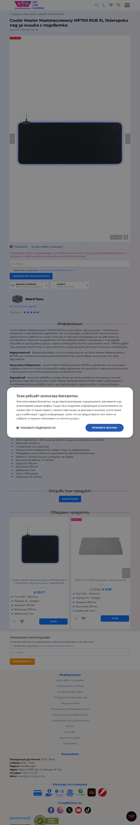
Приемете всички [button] (104, 427)
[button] (35, 428)
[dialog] (70, 412)
